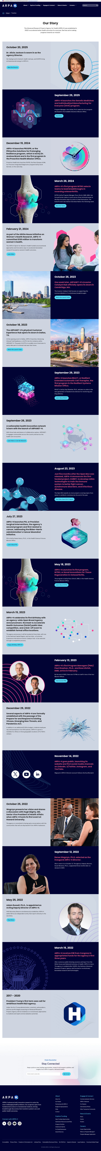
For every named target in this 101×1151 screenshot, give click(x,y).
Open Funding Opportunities (62, 1119)
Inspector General (71, 1142)
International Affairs (85, 1106)
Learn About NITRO (61, 585)
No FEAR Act (62, 1142)
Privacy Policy (13, 1142)
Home (3, 13)
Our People (58, 1101)
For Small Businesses (60, 1129)
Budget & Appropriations (61, 1106)
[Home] (9, 6)
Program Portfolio (59, 1124)
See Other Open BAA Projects (64, 499)
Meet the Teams (60, 206)
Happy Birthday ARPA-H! (15, 645)
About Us (57, 1099)
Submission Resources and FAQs (63, 1121)
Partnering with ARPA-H (61, 1104)
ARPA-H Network (84, 1101)
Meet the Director (13, 67)
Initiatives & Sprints (60, 1126)
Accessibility (5, 1142)
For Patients (83, 1104)
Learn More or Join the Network (17, 441)
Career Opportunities (85, 1129)
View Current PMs (61, 681)
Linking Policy (37, 1142)
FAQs (56, 1109)
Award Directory (59, 1131)
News (81, 1116)
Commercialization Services (87, 1099)
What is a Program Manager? (87, 1131)
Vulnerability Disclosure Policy (50, 1142)
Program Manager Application (87, 1134)
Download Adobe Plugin (92, 1142)
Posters (82, 1121)
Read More (59, 116)
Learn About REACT (61, 398)
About (8, 13)
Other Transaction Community (87, 1109)
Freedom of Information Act (26, 1142)
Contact (57, 1111)
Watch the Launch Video (63, 297)
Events (82, 1119)
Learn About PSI (12, 544)
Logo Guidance (81, 1142)
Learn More (11, 254)
